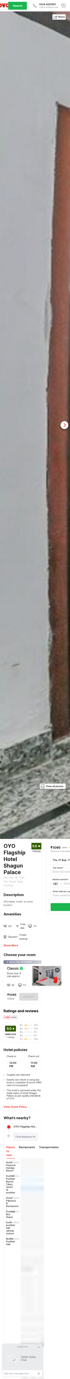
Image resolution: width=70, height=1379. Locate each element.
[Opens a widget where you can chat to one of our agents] (22, 1360)
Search (17, 5)
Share (61, 16)
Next (64, 425)
